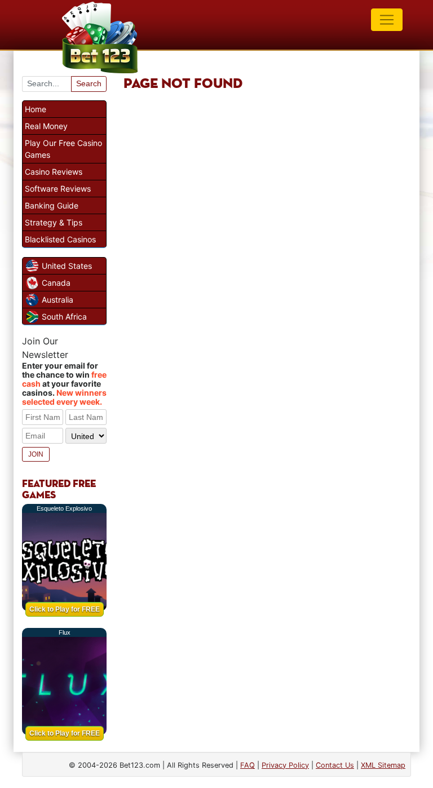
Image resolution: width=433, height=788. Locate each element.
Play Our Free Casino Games (63, 149)
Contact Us (335, 765)
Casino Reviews (53, 171)
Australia (57, 299)
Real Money (46, 126)
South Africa (64, 316)
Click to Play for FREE (64, 609)
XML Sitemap (383, 765)
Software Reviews (58, 188)
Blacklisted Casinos (60, 239)
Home (35, 109)
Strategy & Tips (53, 222)
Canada (56, 282)
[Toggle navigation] (387, 19)
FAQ (247, 765)
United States (67, 266)
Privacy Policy (285, 765)
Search (88, 83)
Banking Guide (51, 205)
